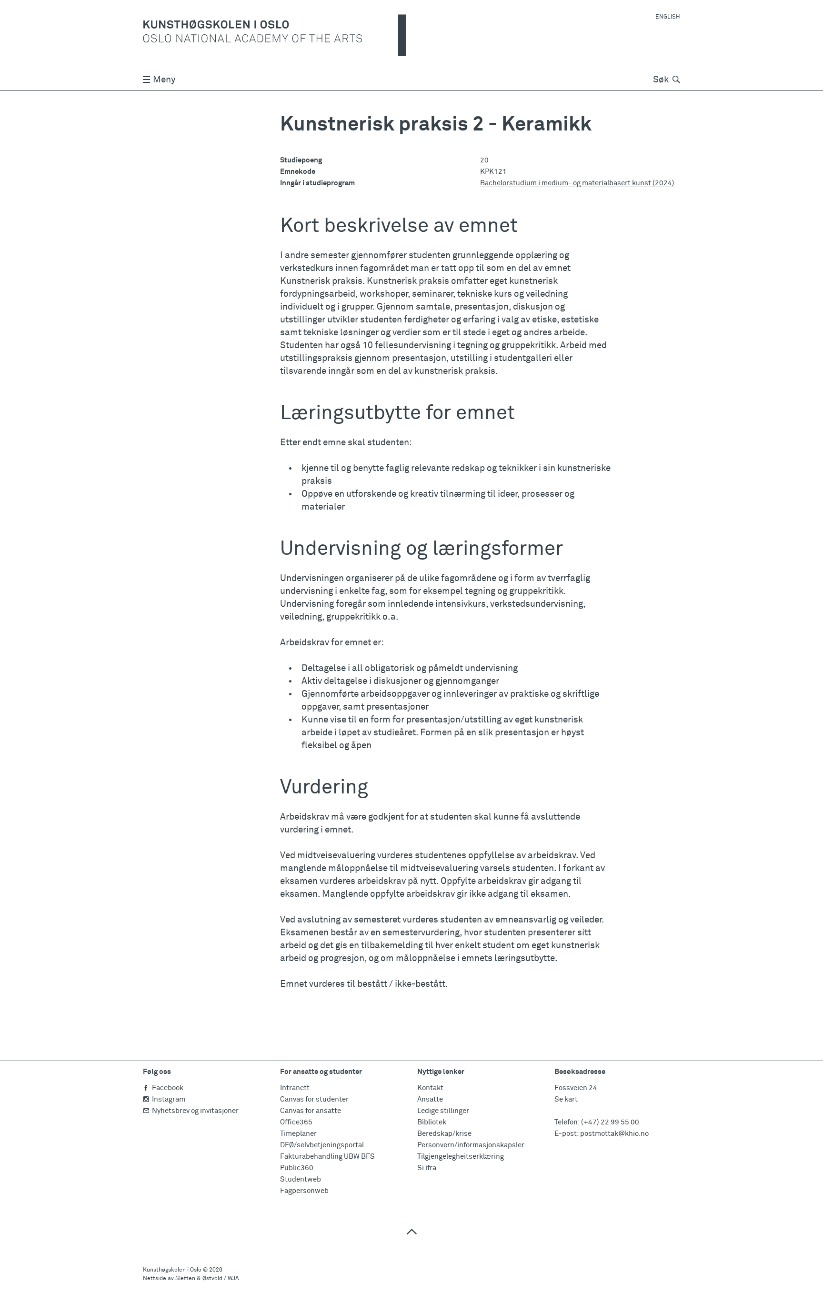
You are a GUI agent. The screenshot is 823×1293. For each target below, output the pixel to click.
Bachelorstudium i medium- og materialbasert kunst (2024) (577, 183)
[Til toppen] (411, 1231)
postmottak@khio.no (614, 1133)
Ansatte (430, 1099)
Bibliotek (431, 1122)
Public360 (296, 1168)
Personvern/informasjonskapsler (470, 1145)
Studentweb (300, 1179)
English (667, 17)
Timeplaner (298, 1133)
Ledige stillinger (443, 1110)
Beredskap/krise (444, 1133)
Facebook (167, 1088)
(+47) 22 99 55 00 (610, 1122)
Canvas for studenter (314, 1099)
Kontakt (430, 1088)
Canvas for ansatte (310, 1110)
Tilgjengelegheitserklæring (460, 1156)
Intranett (295, 1088)
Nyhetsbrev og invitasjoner (195, 1110)
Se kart (566, 1099)
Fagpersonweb (304, 1190)
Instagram (168, 1099)
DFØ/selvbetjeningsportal (322, 1145)
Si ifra (426, 1168)
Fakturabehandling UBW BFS (327, 1156)
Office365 (296, 1122)
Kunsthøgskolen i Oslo (172, 1270)
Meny (164, 79)
